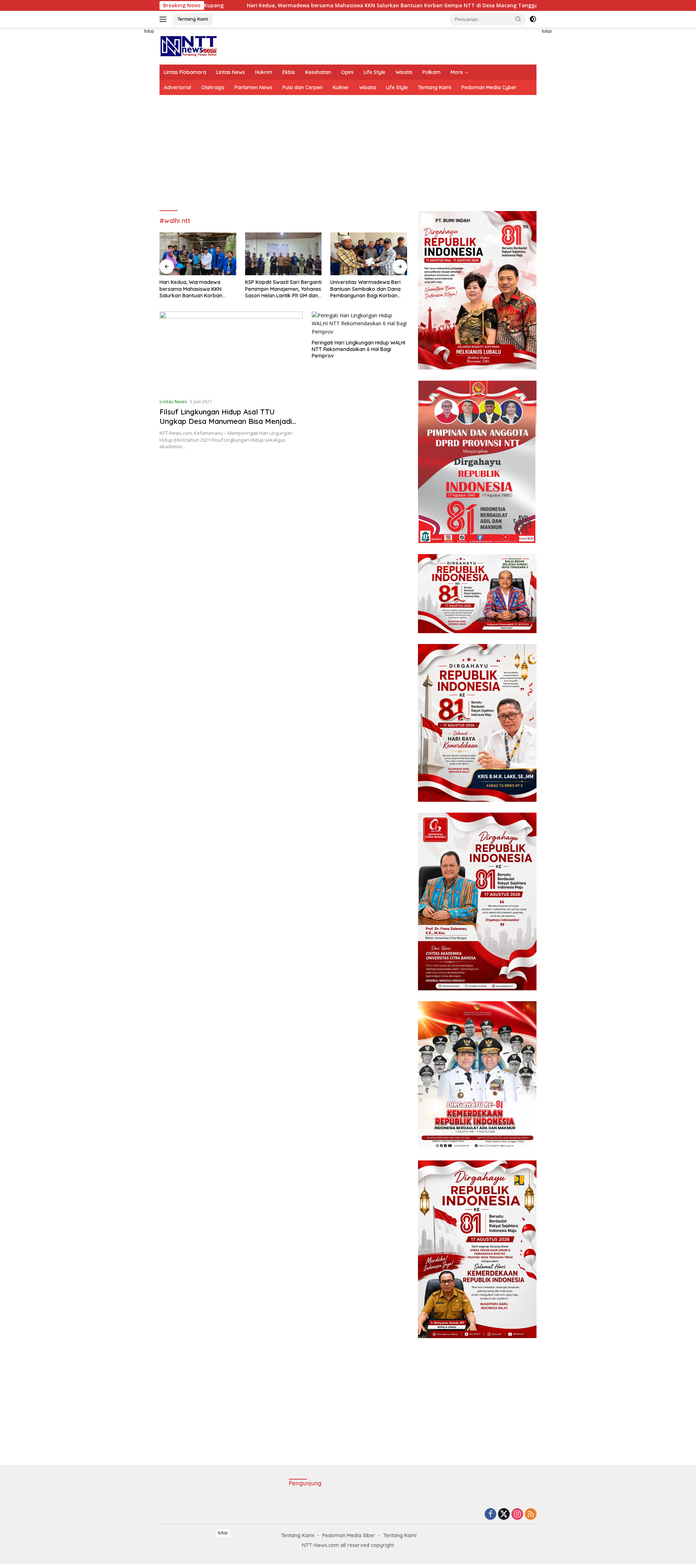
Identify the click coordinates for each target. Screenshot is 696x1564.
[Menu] (164, 19)
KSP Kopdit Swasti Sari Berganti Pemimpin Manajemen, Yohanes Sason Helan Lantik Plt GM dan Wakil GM (198, 289)
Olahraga (212, 87)
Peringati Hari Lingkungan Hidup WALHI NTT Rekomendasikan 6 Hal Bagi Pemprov (358, 349)
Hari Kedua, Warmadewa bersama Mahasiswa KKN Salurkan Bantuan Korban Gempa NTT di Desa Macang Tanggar (310, 5)
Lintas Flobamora (185, 72)
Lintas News (230, 72)
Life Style (374, 72)
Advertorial (177, 87)
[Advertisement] (127, 136)
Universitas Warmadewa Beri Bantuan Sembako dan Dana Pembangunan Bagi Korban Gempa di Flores (280, 289)
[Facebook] (490, 1514)
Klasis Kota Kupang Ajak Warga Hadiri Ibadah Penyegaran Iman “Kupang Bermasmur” (363, 289)
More (457, 72)
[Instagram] (517, 1514)
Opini (347, 72)
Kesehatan (318, 72)
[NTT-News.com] (188, 45)
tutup (149, 31)
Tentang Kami (192, 19)
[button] (518, 19)
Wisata (403, 72)
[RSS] (530, 1514)
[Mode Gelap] (532, 19)
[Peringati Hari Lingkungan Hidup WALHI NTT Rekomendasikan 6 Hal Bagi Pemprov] (359, 323)
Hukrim (263, 72)
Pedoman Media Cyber (489, 87)
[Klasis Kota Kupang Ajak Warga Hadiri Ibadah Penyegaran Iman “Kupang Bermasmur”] (368, 254)
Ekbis (288, 72)
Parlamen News (253, 87)
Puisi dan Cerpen (302, 87)
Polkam (431, 72)
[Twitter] (504, 1514)
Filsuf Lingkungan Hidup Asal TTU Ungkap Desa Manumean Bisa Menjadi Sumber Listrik (226, 421)
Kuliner (341, 87)
